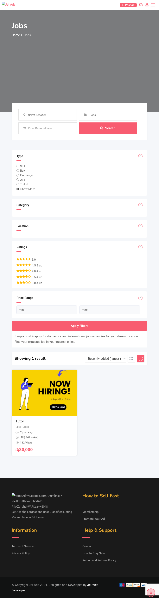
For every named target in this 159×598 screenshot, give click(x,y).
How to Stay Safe (93, 553)
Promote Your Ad (93, 519)
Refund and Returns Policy (99, 560)
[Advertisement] (79, 67)
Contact (87, 546)
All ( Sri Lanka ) (29, 437)
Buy (22, 170)
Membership (90, 512)
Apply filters (79, 326)
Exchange (26, 175)
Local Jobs (22, 426)
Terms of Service (23, 546)
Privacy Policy (21, 553)
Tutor (20, 421)
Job (22, 180)
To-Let (24, 184)
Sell (22, 166)
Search (110, 128)
